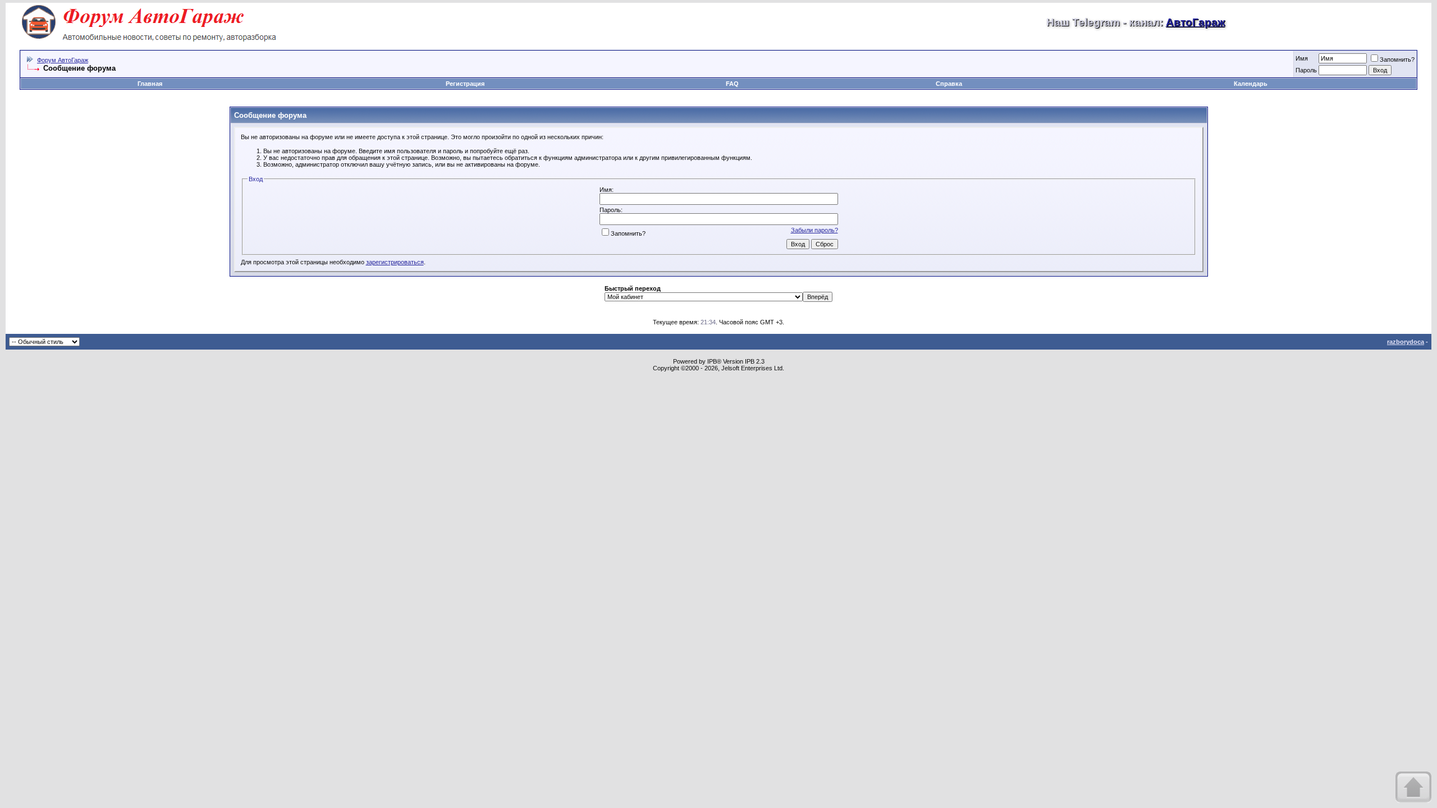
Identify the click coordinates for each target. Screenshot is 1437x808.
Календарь (1250, 83)
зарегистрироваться (395, 262)
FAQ (732, 83)
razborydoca (1405, 341)
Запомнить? (1397, 59)
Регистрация (465, 83)
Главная (150, 83)
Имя (1302, 58)
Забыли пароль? (814, 230)
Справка (949, 83)
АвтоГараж (1195, 22)
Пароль (1306, 70)
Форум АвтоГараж (62, 60)
